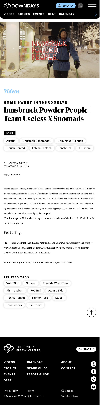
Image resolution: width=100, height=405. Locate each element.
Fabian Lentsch (42, 148)
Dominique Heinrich (70, 141)
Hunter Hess (40, 297)
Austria (10, 141)
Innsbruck (65, 148)
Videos (9, 14)
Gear (52, 14)
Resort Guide (38, 374)
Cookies (69, 390)
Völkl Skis (12, 283)
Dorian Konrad (15, 148)
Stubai (59, 297)
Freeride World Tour (81, 218)
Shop (67, 6)
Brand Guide (37, 368)
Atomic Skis (55, 290)
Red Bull (35, 290)
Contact (68, 368)
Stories (24, 14)
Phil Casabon (14, 290)
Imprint (30, 390)
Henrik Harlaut (15, 297)
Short (9, 133)
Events (38, 14)
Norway (31, 283)
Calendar (66, 14)
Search (80, 5)
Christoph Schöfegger (36, 141)
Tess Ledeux (14, 305)
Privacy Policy (11, 390)
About (66, 362)
